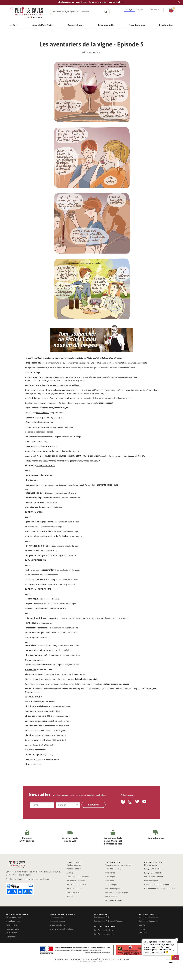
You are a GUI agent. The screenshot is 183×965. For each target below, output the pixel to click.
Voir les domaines (74, 869)
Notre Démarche (12, 929)
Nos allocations (137, 25)
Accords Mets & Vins (42, 25)
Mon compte (155, 10)
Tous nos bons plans (114, 869)
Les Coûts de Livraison (153, 877)
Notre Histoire (11, 925)
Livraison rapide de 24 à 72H (70, 839)
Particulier (143, 933)
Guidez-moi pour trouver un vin (118, 865)
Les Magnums (111, 896)
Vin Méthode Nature (75, 889)
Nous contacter (150, 865)
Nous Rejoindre (12, 933)
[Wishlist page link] (11, 8)
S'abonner (93, 804)
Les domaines (166, 25)
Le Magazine (11, 937)
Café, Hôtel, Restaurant (148, 917)
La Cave (14, 25)
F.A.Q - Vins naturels (153, 873)
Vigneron (142, 929)
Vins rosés (109, 881)
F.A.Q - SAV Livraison (153, 869)
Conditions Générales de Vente (157, 885)
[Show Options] (77, 805)
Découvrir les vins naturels (78, 877)
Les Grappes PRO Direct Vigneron (108, 921)
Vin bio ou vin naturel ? (76, 885)
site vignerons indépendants (61, 929)
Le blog (70, 873)
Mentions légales (151, 881)
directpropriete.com (58, 925)
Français (171, 962)
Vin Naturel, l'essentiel (76, 881)
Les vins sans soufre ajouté (116, 892)
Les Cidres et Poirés (113, 900)
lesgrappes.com (56, 917)
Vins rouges (110, 877)
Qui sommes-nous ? (14, 917)
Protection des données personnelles (159, 889)
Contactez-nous (156, 838)
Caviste (142, 925)
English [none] (140, 9)
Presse (69, 896)
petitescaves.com (57, 921)
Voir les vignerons (74, 865)
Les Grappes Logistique (104, 934)
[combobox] (67, 805)
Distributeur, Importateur (149, 921)
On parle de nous (13, 921)
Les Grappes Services (103, 930)
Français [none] (130, 9)
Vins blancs (110, 873)
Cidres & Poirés (73, 892)
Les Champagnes (112, 889)
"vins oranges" (111, 885)
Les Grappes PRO (102, 917)
